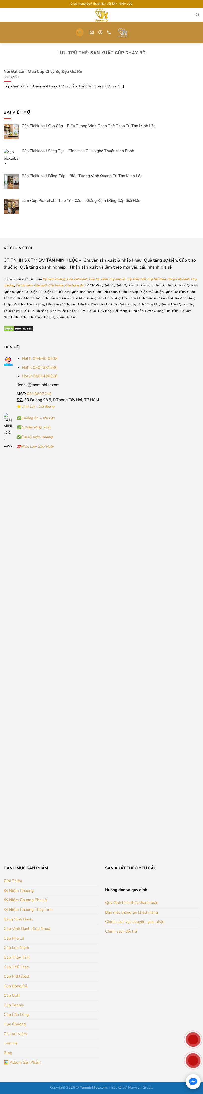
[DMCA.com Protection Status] (19, 328)
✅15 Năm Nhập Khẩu (34, 427)
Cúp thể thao (156, 279)
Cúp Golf (12, 995)
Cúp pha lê (117, 279)
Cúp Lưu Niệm (16, 947)
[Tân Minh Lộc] (122, 32)
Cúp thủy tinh (136, 279)
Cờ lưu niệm (24, 285)
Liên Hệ (11, 1043)
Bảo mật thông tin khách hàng (131, 912)
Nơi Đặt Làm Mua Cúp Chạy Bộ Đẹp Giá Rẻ (43, 71)
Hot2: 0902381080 (40, 367)
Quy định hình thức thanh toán (131, 902)
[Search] (197, 15)
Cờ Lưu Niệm (15, 1034)
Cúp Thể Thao (16, 967)
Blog (8, 1053)
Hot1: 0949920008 (40, 358)
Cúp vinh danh (77, 279)
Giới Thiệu (13, 881)
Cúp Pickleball (16, 976)
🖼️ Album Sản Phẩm (22, 1062)
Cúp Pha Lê (14, 938)
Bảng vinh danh (178, 279)
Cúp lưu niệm (98, 279)
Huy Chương (15, 1024)
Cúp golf (40, 285)
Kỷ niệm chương (54, 279)
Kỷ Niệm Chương (19, 890)
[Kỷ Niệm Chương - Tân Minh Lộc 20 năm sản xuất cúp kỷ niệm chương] (101, 15)
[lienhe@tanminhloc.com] (92, 32)
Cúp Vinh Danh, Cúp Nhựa (27, 928)
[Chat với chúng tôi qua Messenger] (193, 1081)
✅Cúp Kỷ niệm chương (35, 436)
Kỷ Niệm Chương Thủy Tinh (28, 909)
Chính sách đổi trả (121, 931)
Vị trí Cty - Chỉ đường (37, 406)
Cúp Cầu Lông (16, 1014)
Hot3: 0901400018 (40, 376)
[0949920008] (109, 32)
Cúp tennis (55, 285)
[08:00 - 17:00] (100, 32)
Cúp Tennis (14, 1005)
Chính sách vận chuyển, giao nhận (134, 921)
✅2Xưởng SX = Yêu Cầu (36, 418)
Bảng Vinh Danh (18, 919)
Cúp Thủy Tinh (17, 957)
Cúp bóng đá (74, 285)
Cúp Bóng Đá (15, 986)
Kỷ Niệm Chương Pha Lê (25, 900)
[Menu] (80, 32)
